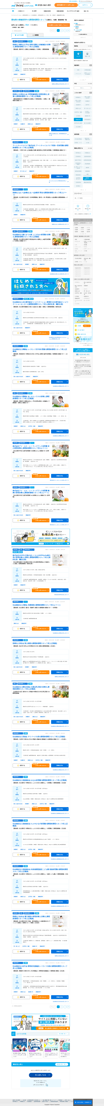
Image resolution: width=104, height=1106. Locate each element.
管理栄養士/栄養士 (64, 1101)
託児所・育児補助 (87, 112)
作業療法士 (22, 1101)
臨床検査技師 (37, 1101)
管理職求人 (78, 97)
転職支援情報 (60, 10)
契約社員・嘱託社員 (87, 139)
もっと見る (82, 79)
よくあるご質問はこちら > (88, 345)
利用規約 (60, 1100)
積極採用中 (78, 119)
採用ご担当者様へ (73, 1)
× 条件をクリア (83, 37)
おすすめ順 (20, 35)
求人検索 (34, 10)
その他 (87, 142)
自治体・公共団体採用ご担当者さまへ (32, 1100)
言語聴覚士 (29, 1101)
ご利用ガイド (21, 10)
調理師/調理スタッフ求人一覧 (44, 15)
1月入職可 (78, 126)
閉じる (82, 130)
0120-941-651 (43, 5)
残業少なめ (78, 108)
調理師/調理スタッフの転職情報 (30, 15)
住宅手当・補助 (78, 112)
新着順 (37, 35)
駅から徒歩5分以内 (87, 97)
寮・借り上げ (87, 108)
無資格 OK (87, 115)
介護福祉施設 (87, 70)
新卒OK (87, 104)
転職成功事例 (47, 10)
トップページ (13, 10)
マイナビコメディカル (16, 15)
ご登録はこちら (86, 325)
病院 (78, 70)
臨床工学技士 (45, 1101)
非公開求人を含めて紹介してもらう (58, 25)
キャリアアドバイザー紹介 (73, 10)
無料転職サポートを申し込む (66, 5)
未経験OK (78, 104)
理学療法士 (15, 1101)
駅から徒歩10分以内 (78, 101)
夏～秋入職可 (87, 123)
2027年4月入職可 (78, 123)
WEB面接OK (87, 119)
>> (68, 30)
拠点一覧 (86, 10)
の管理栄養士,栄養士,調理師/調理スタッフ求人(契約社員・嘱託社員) (31, 557)
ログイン (85, 5)
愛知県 (54, 15)
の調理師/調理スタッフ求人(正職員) (35, 643)
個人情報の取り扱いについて (49, 1100)
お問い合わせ (67, 1100)
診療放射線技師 (54, 1101)
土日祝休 (78, 115)
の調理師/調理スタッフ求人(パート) (36, 605)
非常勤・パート (78, 142)
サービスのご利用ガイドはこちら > (86, 343)
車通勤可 (87, 101)
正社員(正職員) (78, 139)
